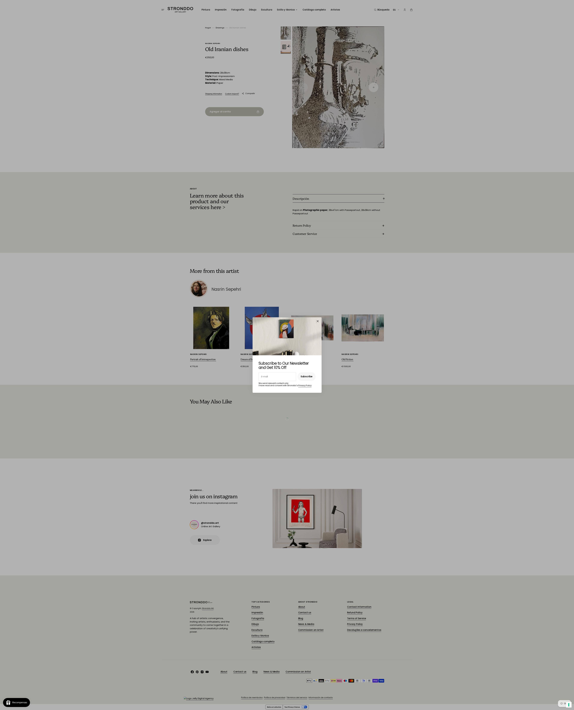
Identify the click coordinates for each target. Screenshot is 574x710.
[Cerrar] (317, 321)
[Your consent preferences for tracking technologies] (569, 705)
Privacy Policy (305, 385)
